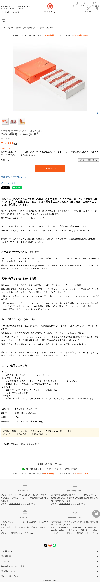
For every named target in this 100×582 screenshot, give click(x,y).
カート (97, 9)
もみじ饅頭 (17, 28)
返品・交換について (75, 517)
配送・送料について (75, 491)
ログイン (76, 4)
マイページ (84, 4)
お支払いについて (25, 491)
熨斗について (25, 517)
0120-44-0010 (35, 469)
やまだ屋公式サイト (12, 576)
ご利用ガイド (88, 9)
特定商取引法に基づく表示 (12, 566)
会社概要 (7, 556)
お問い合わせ (94, 4)
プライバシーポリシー (10, 561)
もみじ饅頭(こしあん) (29, 28)
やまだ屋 (10, 28)
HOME (4, 28)
